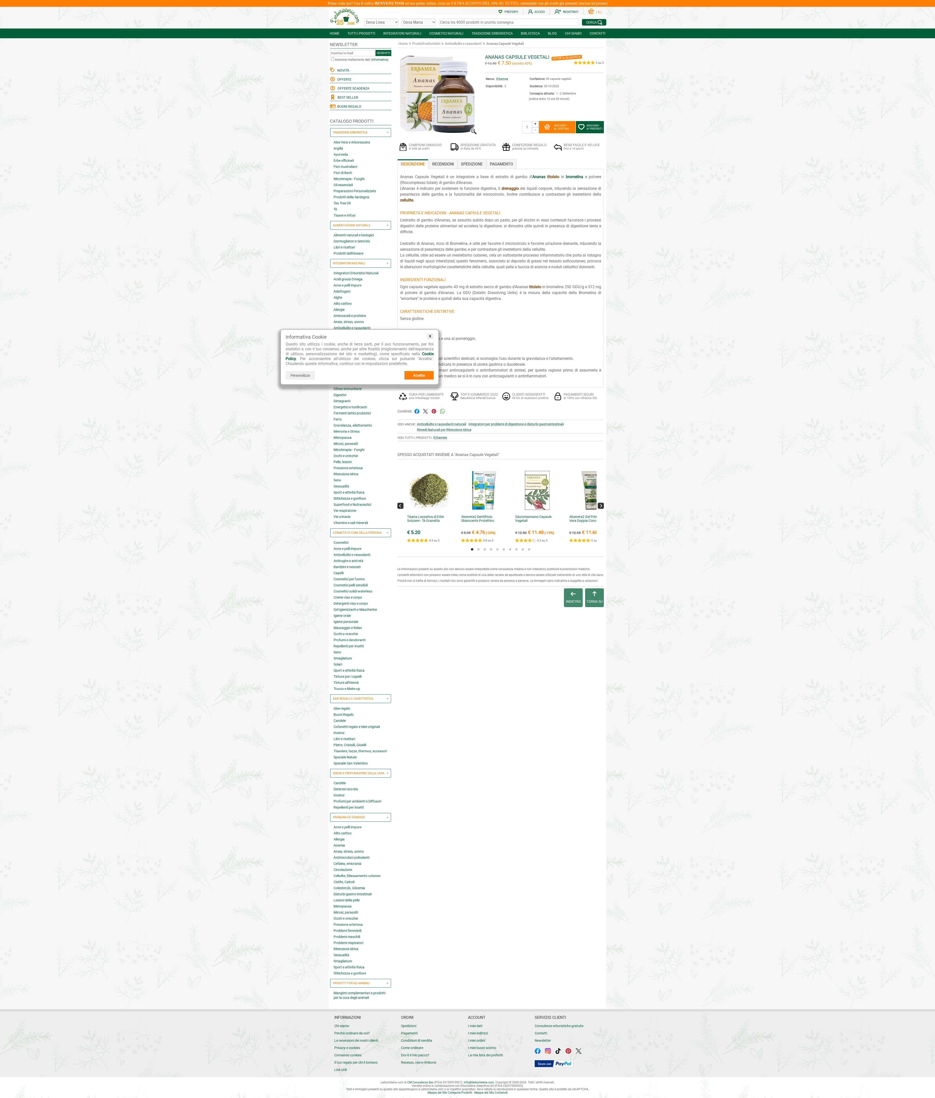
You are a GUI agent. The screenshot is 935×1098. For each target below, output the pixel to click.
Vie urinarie (342, 517)
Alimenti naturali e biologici (354, 235)
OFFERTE (343, 79)
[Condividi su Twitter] (425, 411)
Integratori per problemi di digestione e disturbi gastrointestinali (516, 424)
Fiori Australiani (345, 167)
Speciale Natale (345, 757)
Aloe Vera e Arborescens (352, 142)
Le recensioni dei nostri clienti (356, 1040)
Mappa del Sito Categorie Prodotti (450, 1092)
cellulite (406, 200)
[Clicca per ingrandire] (437, 133)
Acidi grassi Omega (348, 279)
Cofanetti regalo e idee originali (357, 727)
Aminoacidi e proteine (350, 316)
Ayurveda (341, 154)
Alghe (338, 297)
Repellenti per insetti (349, 646)
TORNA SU (595, 601)
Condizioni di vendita (416, 1040)
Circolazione (343, 870)
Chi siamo (341, 1026)
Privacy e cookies (347, 1048)
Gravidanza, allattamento (353, 425)
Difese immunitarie (348, 389)
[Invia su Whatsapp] (442, 411)
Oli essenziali (343, 185)
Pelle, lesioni (343, 462)
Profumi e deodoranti (349, 640)
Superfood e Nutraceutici (352, 504)
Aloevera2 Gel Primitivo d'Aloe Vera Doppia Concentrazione (591, 519)
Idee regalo (342, 708)
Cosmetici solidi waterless (353, 591)
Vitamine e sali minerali (351, 523)
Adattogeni (342, 291)
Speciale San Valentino (351, 763)
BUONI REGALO (348, 106)
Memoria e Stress (347, 431)
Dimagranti (342, 401)
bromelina (574, 176)
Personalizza (300, 375)
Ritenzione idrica (346, 474)
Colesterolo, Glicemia (349, 888)
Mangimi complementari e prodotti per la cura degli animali (359, 995)
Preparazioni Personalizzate (355, 191)
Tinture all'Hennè (346, 683)
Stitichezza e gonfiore (350, 498)
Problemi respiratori (348, 943)
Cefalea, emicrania (347, 864)
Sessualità (341, 486)
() (598, 12)
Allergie (339, 310)
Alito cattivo (343, 304)
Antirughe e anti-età (348, 561)
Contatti (541, 1033)
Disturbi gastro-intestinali (353, 894)
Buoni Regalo (344, 714)
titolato (553, 176)
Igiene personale (346, 622)
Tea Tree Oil (342, 203)
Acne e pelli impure (347, 285)
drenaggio (510, 188)
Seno (337, 480)
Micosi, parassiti (346, 444)
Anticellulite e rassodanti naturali (441, 424)
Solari (338, 664)
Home (403, 44)
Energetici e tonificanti (350, 407)
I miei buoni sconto (482, 1048)
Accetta (419, 375)
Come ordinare (412, 1048)
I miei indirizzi (478, 1033)
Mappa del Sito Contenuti (491, 1092)
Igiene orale (342, 616)
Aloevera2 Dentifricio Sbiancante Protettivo (477, 519)
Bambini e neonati (347, 567)
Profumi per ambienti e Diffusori (357, 801)
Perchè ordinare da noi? (352, 1033)
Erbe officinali (344, 160)
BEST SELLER (347, 97)
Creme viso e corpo (348, 597)
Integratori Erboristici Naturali (356, 273)
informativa (379, 59)
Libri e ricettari (344, 247)
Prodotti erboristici (426, 44)
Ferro (338, 419)
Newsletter (543, 1040)
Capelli (339, 573)
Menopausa (343, 437)
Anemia (339, 845)
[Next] (601, 506)
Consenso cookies (348, 1055)
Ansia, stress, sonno (349, 322)
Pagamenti (409, 1033)
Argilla (338, 148)
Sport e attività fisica (349, 492)
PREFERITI (511, 12)
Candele (340, 721)
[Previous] (400, 506)
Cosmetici (341, 542)
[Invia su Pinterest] (433, 411)
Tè (335, 209)
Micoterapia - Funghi (349, 179)
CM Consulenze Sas (420, 1082)
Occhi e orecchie (346, 456)
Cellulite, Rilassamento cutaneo (357, 876)
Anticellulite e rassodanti (352, 328)
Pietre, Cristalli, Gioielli (350, 745)
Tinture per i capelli (348, 676)
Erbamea (502, 79)
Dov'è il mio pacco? (415, 1055)
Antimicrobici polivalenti (351, 857)
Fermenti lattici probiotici (352, 413)
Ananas (538, 176)
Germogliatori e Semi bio (352, 241)
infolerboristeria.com (479, 1082)
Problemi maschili (347, 937)
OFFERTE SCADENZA (352, 88)
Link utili (340, 1070)
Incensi (339, 733)
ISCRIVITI (383, 53)
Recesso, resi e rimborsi (418, 1062)
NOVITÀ (342, 70)
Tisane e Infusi (344, 215)
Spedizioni (408, 1026)
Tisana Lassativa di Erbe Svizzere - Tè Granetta (425, 519)
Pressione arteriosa (348, 468)
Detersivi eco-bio (346, 789)
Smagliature (343, 658)
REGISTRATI (570, 12)
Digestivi (340, 395)
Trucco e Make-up (347, 689)
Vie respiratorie (345, 511)
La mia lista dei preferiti (485, 1055)
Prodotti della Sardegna (351, 197)
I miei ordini (476, 1040)
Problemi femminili (347, 931)
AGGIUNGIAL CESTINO (561, 127)
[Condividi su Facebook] (416, 411)
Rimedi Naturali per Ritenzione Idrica (444, 430)
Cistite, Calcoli (344, 882)
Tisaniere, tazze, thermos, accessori (360, 751)
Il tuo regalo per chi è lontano (356, 1062)
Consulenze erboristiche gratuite (559, 1026)
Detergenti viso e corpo (351, 603)
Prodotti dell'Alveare (348, 253)
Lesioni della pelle (347, 900)
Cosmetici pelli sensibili (351, 585)
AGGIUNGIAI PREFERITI (594, 127)
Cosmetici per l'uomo (349, 579)
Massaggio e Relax (348, 628)
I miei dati (475, 1026)
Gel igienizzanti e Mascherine (355, 609)
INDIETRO (573, 601)
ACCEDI (539, 12)
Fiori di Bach (343, 173)
